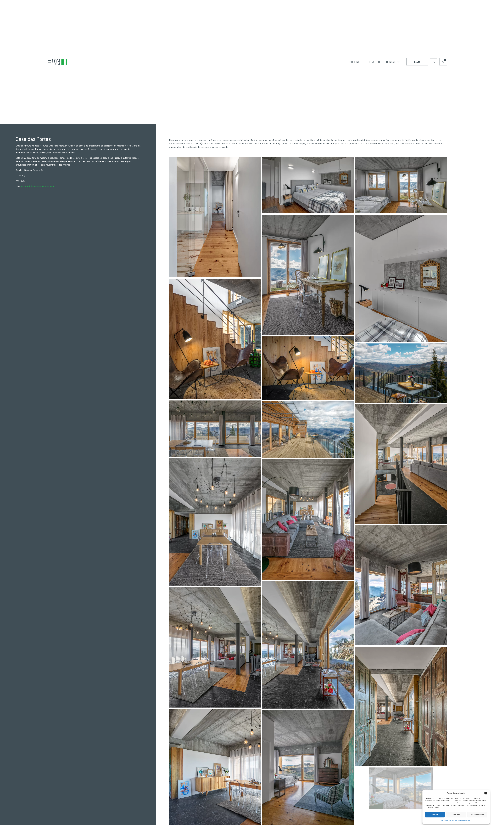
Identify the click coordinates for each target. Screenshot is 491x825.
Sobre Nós (354, 61)
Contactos (393, 61)
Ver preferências (477, 814)
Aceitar (435, 814)
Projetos (373, 61)
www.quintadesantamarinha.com (37, 185)
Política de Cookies (447, 820)
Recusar (456, 814)
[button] (486, 793)
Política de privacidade (463, 820)
